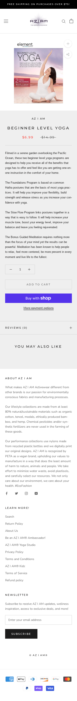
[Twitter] (16, 493)
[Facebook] (6, 493)
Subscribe (21, 633)
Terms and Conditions (19, 559)
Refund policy (14, 580)
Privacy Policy (14, 552)
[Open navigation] (6, 21)
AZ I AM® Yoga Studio (20, 545)
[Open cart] (71, 21)
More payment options (39, 308)
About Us (11, 531)
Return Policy (14, 524)
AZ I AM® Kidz (15, 566)
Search (9, 517)
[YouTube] (36, 493)
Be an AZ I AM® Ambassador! (25, 538)
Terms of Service (16, 573)
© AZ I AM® (38, 655)
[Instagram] (26, 493)
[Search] (64, 21)
